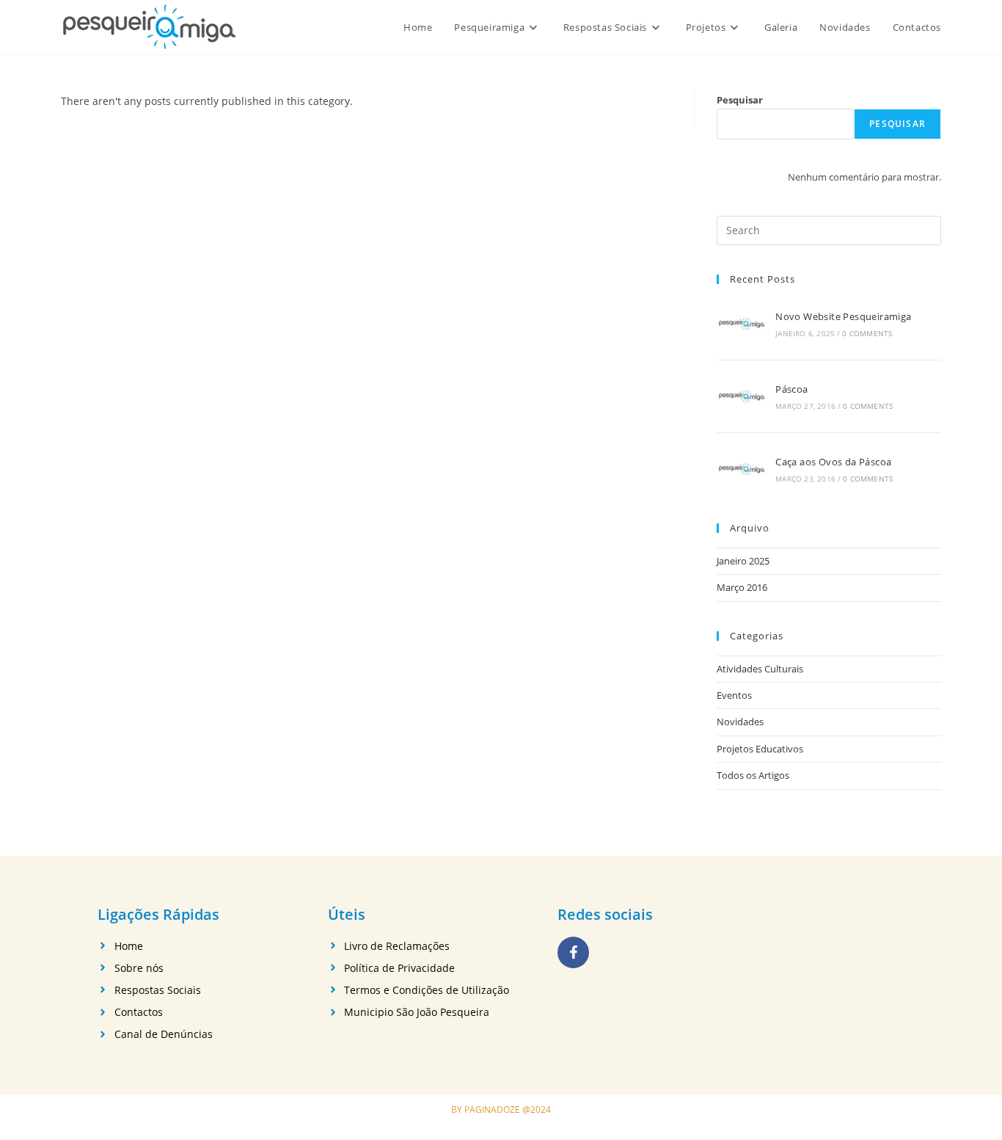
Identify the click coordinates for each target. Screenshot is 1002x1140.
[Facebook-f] (573, 952)
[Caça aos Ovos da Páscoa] (742, 469)
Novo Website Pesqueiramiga (843, 316)
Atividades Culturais (760, 668)
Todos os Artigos (753, 775)
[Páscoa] (742, 396)
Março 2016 (742, 587)
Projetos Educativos (760, 748)
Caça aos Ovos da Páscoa (833, 461)
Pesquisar (740, 99)
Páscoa (791, 389)
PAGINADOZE (492, 1109)
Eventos (734, 695)
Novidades (740, 721)
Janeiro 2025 (743, 560)
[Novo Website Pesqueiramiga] (742, 324)
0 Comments (867, 333)
